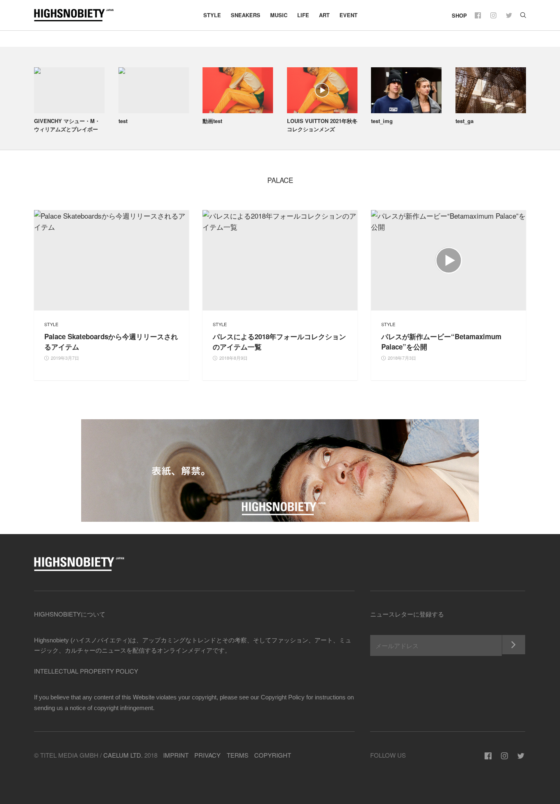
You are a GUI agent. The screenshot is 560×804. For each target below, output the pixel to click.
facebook (479, 15)
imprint (176, 755)
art (324, 15)
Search (523, 15)
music (278, 15)
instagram (494, 15)
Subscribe (513, 644)
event (348, 15)
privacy (207, 755)
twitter (510, 15)
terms (237, 755)
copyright (272, 755)
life (303, 15)
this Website (138, 696)
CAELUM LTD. (123, 755)
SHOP (459, 15)
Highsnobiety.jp (79, 15)
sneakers (245, 15)
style (212, 15)
